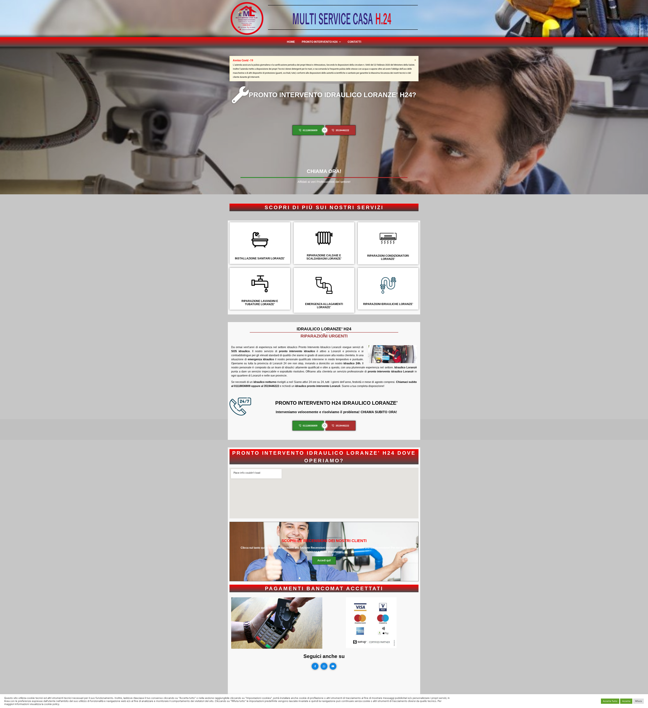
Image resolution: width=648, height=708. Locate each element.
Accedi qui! (324, 560)
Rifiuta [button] (638, 701)
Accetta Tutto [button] (610, 701)
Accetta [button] (626, 701)
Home (291, 41)
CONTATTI (354, 41)
